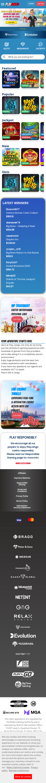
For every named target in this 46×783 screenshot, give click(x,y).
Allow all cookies (23, 776)
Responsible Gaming (22, 483)
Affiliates (22, 473)
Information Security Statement (22, 506)
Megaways (23, 48)
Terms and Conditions (22, 490)
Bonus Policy (22, 501)
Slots (7, 48)
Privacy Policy (22, 496)
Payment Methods (22, 478)
